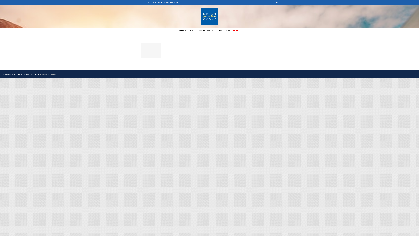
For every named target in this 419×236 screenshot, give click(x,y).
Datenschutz (54, 74)
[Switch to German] (234, 30)
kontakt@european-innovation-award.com (165, 2)
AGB (47, 74)
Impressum (42, 74)
